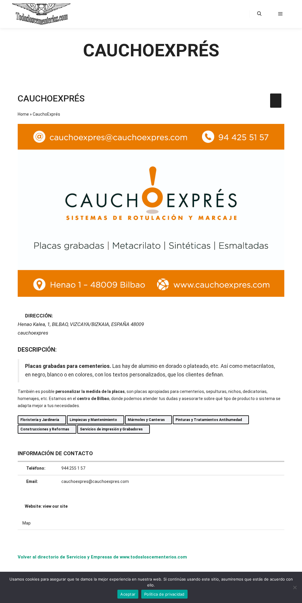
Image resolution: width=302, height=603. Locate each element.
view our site (55, 506)
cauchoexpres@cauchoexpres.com (95, 481)
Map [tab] (26, 523)
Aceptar (127, 594)
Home (23, 114)
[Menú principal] (280, 14)
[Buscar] (259, 14)
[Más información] (270, 14)
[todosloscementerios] (41, 14)
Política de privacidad (164, 594)
